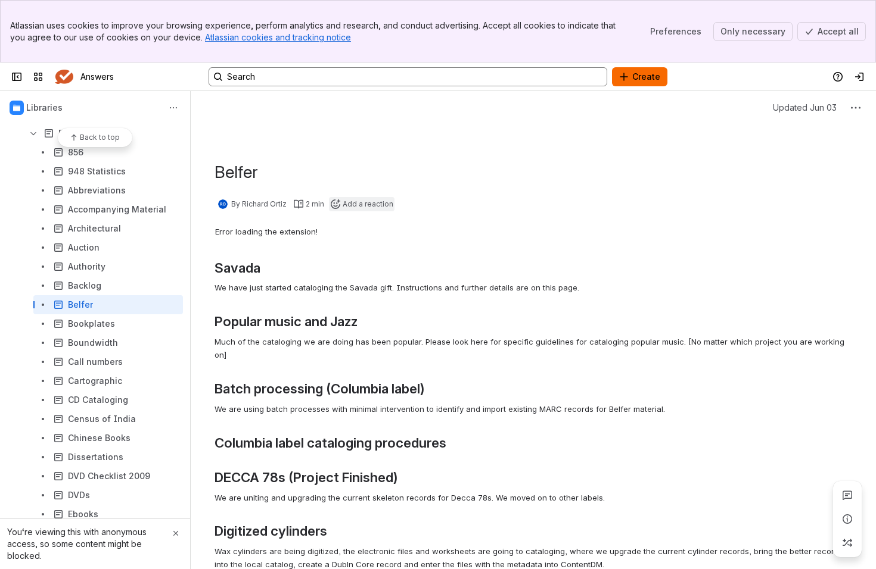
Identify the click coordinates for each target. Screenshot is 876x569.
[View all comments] (847, 495)
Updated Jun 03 (805, 107)
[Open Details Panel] (847, 519)
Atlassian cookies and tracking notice (278, 37)
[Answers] (64, 76)
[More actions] (173, 108)
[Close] (176, 533)
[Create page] (847, 542)
